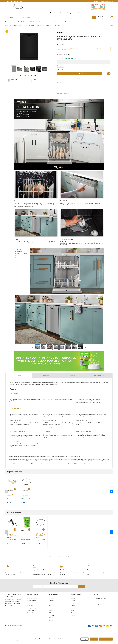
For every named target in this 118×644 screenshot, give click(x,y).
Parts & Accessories (75, 608)
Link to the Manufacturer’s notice (91, 463)
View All (51, 620)
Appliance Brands (20, 21)
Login (99, 18)
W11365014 (9, 537)
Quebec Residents (31, 613)
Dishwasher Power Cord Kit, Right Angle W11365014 (11, 534)
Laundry (73, 605)
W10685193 (9, 496)
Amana (50, 610)
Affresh (50, 613)
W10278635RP (24, 496)
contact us (66, 58)
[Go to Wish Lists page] (107, 17)
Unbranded (51, 603)
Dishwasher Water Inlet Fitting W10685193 (11, 494)
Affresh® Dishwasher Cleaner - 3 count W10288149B (26, 535)
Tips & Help (65, 21)
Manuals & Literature (99, 375)
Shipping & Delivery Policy (33, 608)
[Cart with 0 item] (111, 17)
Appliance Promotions (32, 598)
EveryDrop (51, 615)
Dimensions (72, 375)
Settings (84, 639)
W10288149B (23, 537)
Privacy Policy (30, 605)
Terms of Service (30, 603)
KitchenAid (51, 598)
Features (19, 375)
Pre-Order (73, 615)
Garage (72, 610)
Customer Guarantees (32, 610)
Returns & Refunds (31, 600)
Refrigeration (74, 603)
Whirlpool (51, 600)
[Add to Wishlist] (108, 73)
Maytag (51, 605)
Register (102, 18)
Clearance (73, 613)
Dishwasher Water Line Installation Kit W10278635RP (26, 494)
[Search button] (94, 17)
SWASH (51, 617)
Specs (46, 375)
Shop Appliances (9, 21)
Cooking (73, 598)
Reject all (94, 639)
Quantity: (59, 66)
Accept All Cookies (106, 639)
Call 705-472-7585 (99, 604)
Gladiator (51, 608)
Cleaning (73, 600)
